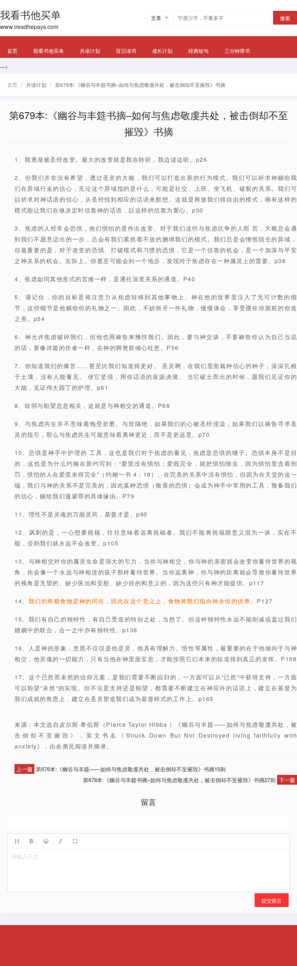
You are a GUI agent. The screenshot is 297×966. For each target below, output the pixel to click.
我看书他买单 (48, 50)
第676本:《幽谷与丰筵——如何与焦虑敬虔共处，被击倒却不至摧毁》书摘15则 (131, 769)
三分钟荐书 (237, 50)
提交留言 (272, 900)
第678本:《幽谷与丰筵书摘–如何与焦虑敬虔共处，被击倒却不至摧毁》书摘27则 (179, 780)
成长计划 (162, 50)
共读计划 (90, 50)
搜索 (285, 18)
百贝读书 (126, 50)
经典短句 (198, 50)
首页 (12, 50)
